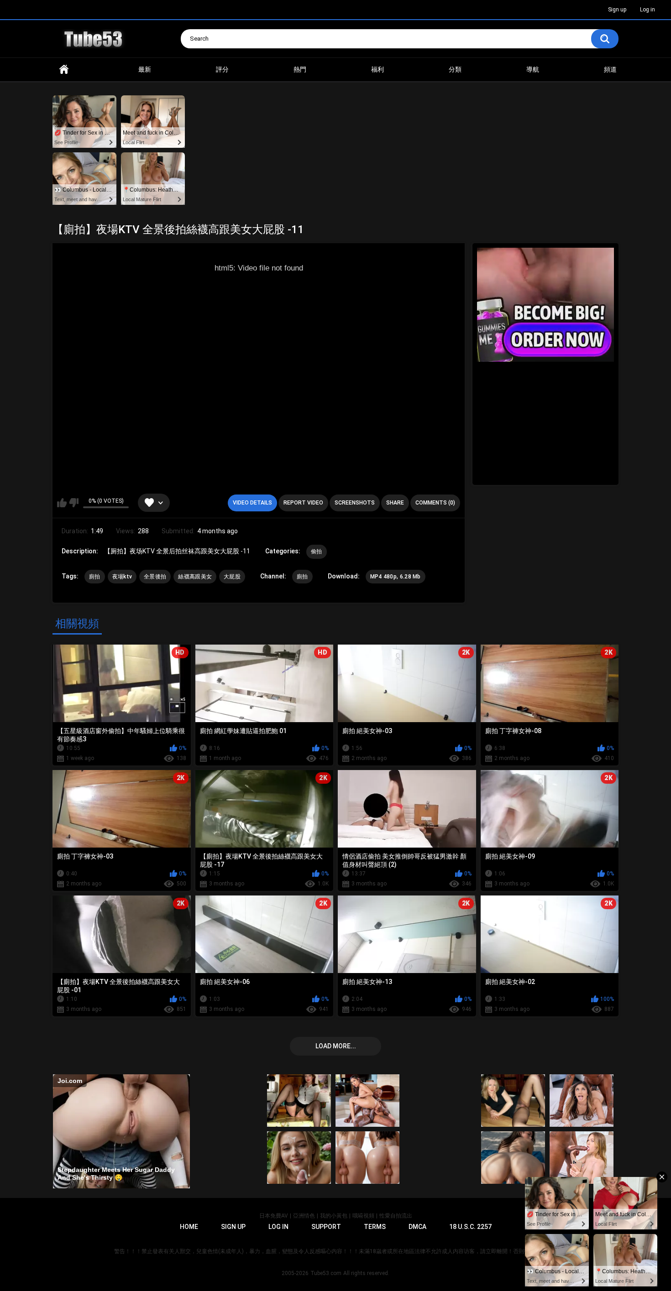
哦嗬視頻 (363, 1216)
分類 (455, 69)
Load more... (335, 1046)
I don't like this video (74, 502)
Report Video (303, 503)
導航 (532, 69)
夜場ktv (122, 576)
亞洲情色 (304, 1216)
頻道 (610, 69)
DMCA (417, 1226)
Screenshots (355, 503)
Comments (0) (435, 503)
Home (63, 69)
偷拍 (316, 551)
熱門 (300, 69)
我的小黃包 (333, 1216)
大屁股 (232, 576)
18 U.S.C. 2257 (470, 1226)
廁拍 (94, 576)
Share (395, 503)
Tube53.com (325, 1273)
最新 (144, 69)
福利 (377, 69)
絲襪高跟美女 (195, 576)
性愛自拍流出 (395, 1216)
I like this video (62, 502)
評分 (222, 69)
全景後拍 (155, 576)
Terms (375, 1226)
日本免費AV (273, 1216)
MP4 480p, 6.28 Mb (395, 576)
